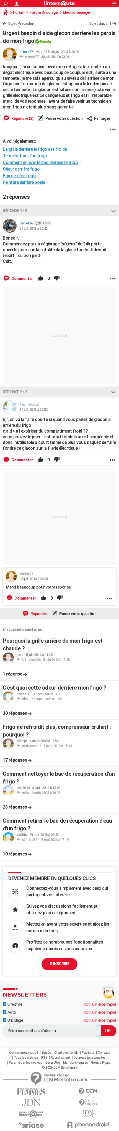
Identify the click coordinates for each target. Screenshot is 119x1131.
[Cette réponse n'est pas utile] (56, 278)
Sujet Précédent (22, 23)
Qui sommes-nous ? (23, 1053)
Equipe (46, 1053)
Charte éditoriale (66, 1053)
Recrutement (61, 1058)
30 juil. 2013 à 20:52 (33, 409)
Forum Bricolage (44, 12)
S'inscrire (59, 964)
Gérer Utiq (52, 1062)
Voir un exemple (100, 1004)
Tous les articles (26, 1058)
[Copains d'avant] (31, 1113)
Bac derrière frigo (19, 175)
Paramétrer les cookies (25, 1062)
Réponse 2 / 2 (15, 392)
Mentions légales (75, 1062)
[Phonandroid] (88, 1124)
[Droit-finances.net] (88, 1102)
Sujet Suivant (100, 23)
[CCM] (88, 1091)
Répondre (38, 613)
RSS (44, 1058)
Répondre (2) (22, 118)
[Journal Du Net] (31, 1102)
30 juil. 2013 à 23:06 (55, 57)
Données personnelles (90, 1058)
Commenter (22, 278)
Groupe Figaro (101, 1062)
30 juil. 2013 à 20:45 (33, 228)
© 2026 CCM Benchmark (59, 1067)
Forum (18, 12)
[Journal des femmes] (31, 1091)
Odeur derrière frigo (21, 169)
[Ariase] (31, 1125)
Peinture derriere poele (24, 182)
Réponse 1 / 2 (15, 210)
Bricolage (14, 1020)
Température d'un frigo (25, 155)
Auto (11, 1012)
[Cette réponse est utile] (40, 278)
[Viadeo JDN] (88, 1113)
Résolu (45, 41)
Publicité (88, 1053)
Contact (104, 1053)
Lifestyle (14, 1004)
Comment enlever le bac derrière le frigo (40, 162)
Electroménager (76, 12)
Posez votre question (64, 118)
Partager (102, 118)
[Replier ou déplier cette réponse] (113, 210)
